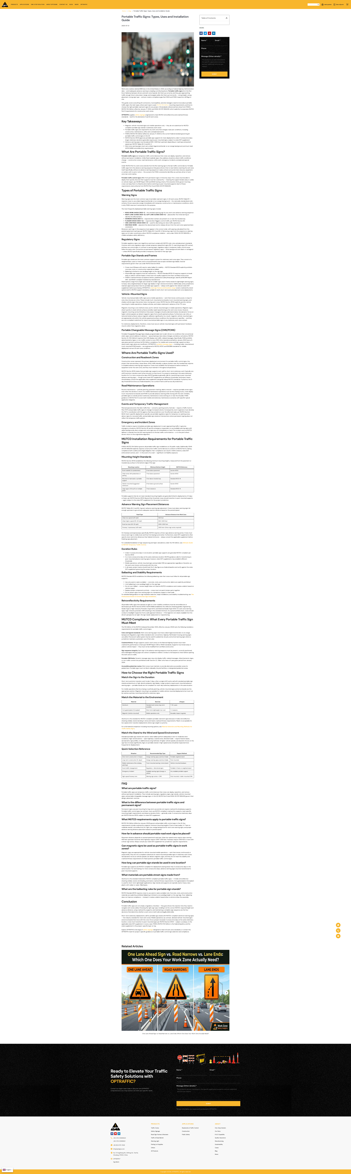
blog (129, 11)
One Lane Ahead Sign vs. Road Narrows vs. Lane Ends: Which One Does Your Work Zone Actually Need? (175, 1034)
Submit (214, 74)
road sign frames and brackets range (163, 288)
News (76, 4)
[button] (227, 18)
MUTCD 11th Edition (162, 105)
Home (124, 11)
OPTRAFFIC (84, 4)
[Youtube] (115, 1133)
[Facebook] (112, 1133)
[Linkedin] (119, 1133)
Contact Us (63, 4)
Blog (71, 4)
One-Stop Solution (37, 4)
